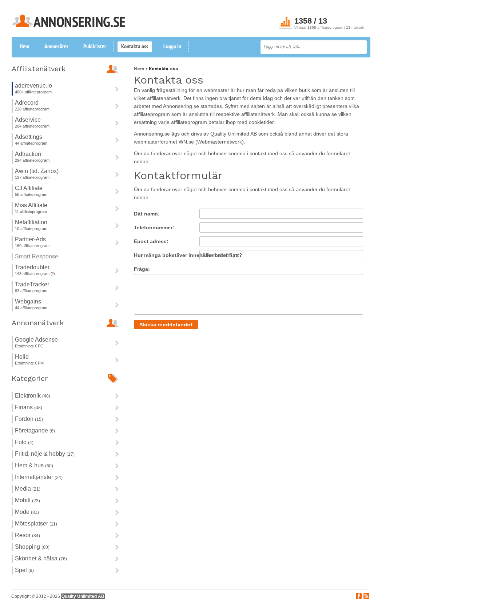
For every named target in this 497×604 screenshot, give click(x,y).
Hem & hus (34, 465)
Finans (28, 407)
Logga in (172, 47)
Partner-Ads (30, 239)
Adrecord (27, 103)
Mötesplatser (36, 523)
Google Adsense (36, 340)
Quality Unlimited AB (82, 596)
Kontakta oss (134, 47)
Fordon (29, 419)
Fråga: (142, 269)
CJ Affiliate (29, 188)
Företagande (35, 430)
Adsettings (28, 137)
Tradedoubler (32, 267)
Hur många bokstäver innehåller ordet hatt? (188, 255)
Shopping (32, 547)
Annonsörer (56, 47)
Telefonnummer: (154, 227)
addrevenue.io (33, 85)
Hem (24, 47)
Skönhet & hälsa (41, 558)
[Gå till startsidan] (68, 25)
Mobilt (27, 500)
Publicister (94, 47)
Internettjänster (39, 477)
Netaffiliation (31, 222)
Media (27, 489)
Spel (24, 570)
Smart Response (36, 256)
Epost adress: (151, 241)
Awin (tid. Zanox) (37, 171)
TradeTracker (32, 284)
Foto (24, 442)
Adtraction (28, 154)
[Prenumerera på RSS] (366, 596)
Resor (27, 535)
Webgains (28, 301)
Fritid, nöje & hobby (45, 454)
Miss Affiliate (31, 205)
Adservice (28, 120)
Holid (22, 357)
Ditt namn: (147, 214)
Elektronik (32, 395)
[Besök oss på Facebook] (359, 596)
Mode (27, 512)
